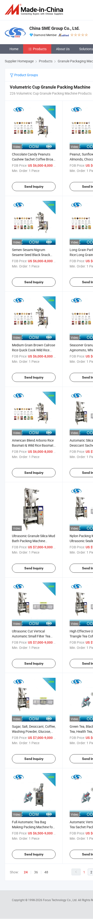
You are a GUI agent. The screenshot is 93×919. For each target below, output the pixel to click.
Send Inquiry (33, 186)
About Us (63, 49)
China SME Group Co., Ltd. (54, 28)
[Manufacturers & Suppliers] (35, 9)
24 (26, 872)
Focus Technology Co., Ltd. (60, 900)
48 (46, 872)
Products (39, 49)
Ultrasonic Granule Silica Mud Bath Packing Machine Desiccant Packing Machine (33, 541)
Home (14, 49)
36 (36, 872)
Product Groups (26, 75)
